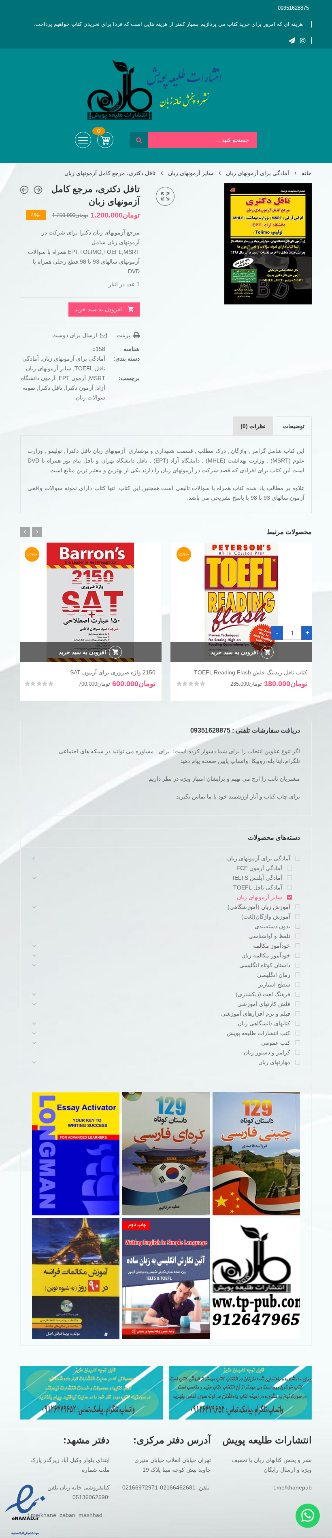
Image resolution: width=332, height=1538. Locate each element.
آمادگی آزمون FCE (259, 868)
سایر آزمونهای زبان (190, 173)
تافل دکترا (50, 387)
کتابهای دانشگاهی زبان (264, 1023)
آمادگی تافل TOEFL (257, 887)
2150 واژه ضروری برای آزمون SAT (112, 672)
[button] (165, 196)
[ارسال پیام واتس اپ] (308, 1516)
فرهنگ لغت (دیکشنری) (263, 994)
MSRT (97, 378)
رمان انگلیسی (273, 975)
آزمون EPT (72, 378)
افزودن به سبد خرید (98, 309)
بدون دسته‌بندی (272, 926)
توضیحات (293, 426)
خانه (307, 173)
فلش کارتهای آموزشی (263, 1004)
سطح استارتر (274, 984)
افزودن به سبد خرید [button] (234, 652)
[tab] (294, 426)
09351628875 (293, 8)
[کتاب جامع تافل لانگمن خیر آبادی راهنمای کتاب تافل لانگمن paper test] (38, 189)
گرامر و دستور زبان (267, 1052)
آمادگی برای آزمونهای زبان (257, 173)
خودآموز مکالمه (271, 945)
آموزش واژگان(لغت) (265, 916)
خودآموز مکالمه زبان (265, 955)
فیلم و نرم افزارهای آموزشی (255, 1013)
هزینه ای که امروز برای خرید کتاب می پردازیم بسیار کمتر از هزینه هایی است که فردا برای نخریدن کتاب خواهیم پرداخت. (168, 24)
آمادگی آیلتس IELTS (257, 878)
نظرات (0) (253, 426)
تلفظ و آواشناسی (269, 936)
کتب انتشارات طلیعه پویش (258, 1033)
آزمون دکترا (80, 387)
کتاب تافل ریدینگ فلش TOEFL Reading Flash (250, 672)
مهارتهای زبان (274, 1062)
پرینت (124, 335)
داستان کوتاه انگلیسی (264, 965)
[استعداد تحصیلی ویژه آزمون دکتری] (24, 189)
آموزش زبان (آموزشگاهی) (259, 907)
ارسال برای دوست (75, 335)
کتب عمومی (275, 1042)
